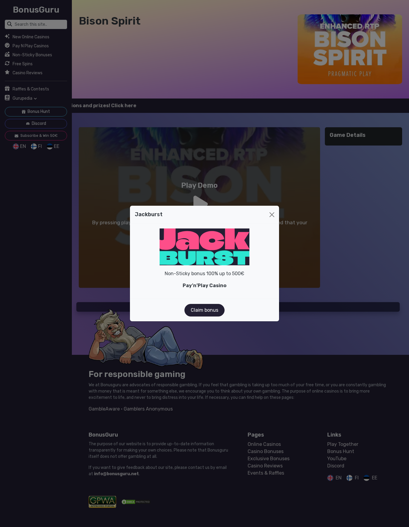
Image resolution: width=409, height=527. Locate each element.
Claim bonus (204, 310)
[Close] (272, 214)
